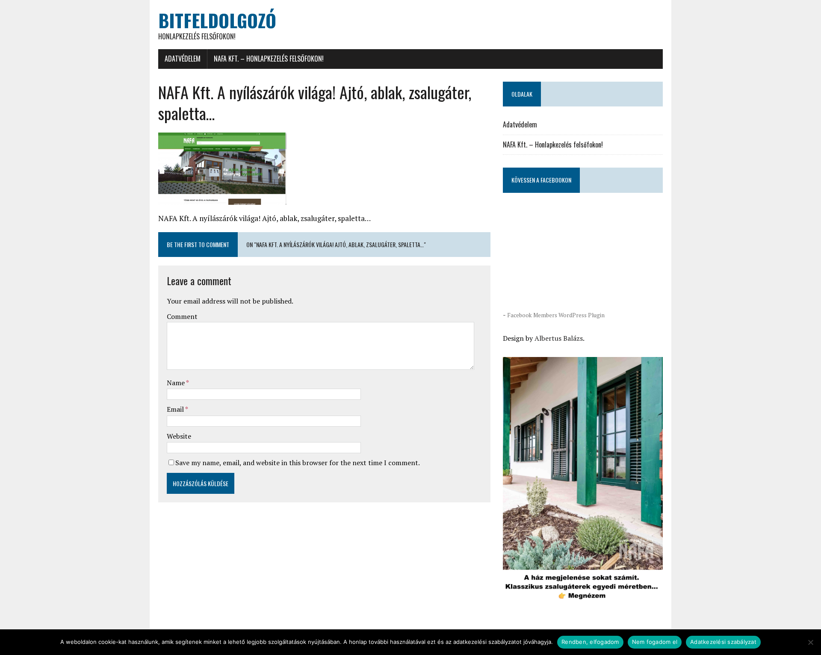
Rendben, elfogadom (590, 641)
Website (179, 436)
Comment (182, 316)
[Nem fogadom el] (810, 642)
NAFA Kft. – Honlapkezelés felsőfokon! (269, 58)
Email (176, 409)
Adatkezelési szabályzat (723, 641)
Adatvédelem (183, 58)
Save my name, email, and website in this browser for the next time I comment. (297, 462)
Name (176, 382)
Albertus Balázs (559, 338)
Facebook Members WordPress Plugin (556, 315)
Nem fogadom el (655, 641)
